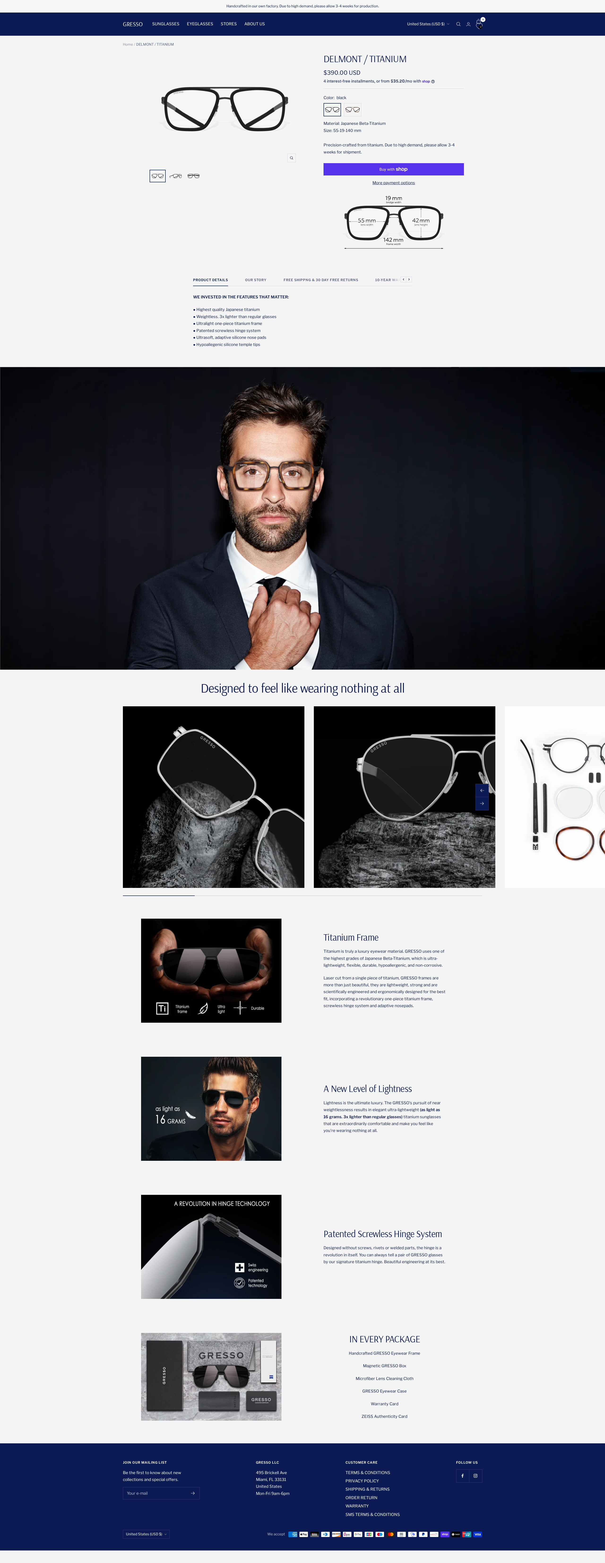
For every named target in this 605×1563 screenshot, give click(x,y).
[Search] (458, 24)
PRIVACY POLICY (362, 1481)
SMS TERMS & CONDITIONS (373, 1514)
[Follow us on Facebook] (462, 1475)
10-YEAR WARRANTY (394, 280)
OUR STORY (256, 280)
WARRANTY (357, 1506)
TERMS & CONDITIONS (368, 1472)
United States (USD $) (426, 24)
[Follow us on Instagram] (475, 1475)
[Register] (193, 1493)
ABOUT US (254, 24)
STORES (229, 24)
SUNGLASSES (165, 24)
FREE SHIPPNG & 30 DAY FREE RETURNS (321, 280)
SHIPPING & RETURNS (368, 1489)
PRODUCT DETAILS (210, 280)
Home (128, 44)
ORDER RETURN (361, 1497)
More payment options (393, 182)
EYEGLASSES (200, 24)
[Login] (468, 24)
